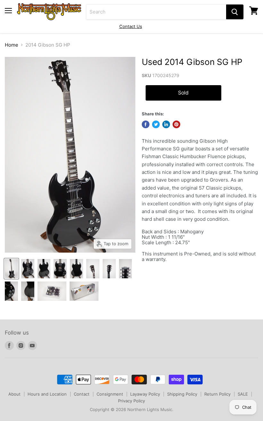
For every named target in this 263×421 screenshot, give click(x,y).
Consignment (110, 394)
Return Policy (217, 394)
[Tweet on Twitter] (156, 124)
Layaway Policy (145, 394)
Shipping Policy (182, 394)
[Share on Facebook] (145, 124)
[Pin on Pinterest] (176, 124)
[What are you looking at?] (234, 11)
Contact (81, 394)
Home (11, 45)
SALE (243, 394)
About (14, 394)
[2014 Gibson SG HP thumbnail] (11, 268)
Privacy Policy (131, 400)
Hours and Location (47, 394)
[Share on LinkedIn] (166, 124)
